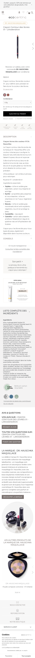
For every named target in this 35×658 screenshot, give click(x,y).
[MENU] (4, 12)
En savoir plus (8, 89)
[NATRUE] (6, 396)
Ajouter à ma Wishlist (24, 118)
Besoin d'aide (8, 119)
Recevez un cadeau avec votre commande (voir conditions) (17, 69)
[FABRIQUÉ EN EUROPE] (11, 396)
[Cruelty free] (16, 396)
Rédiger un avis (10, 427)
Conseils (8, 239)
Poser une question (12, 442)
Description (9, 137)
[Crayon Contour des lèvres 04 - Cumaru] (8, 94)
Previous (33, 44)
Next (33, 48)
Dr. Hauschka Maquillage (15, 23)
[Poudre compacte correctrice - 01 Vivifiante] (17, 571)
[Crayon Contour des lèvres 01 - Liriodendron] (4, 94)
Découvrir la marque (12, 497)
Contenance (7, 99)
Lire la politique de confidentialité (10, 647)
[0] (27, 12)
